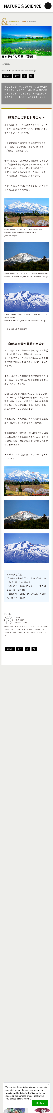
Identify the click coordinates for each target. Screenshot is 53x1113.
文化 (17, 75)
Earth (24, 21)
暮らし (7, 75)
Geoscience (14, 21)
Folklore (32, 21)
